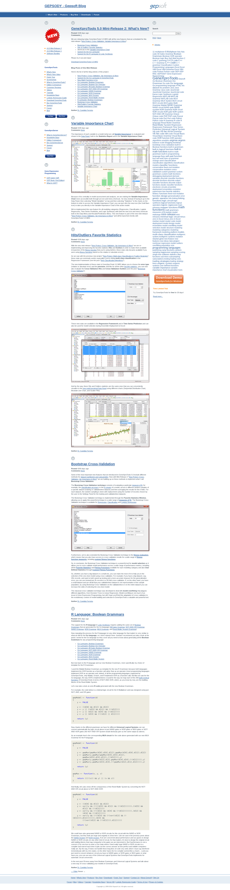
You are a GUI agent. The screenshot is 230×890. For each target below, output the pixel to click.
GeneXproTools (165, 78)
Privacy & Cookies (156, 882)
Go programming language (164, 85)
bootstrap (177, 143)
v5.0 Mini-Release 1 (54, 51)
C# (168, 60)
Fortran (160, 72)
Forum (96, 15)
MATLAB (166, 96)
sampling (175, 252)
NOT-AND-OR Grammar (135, 627)
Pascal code (158, 118)
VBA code (169, 134)
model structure (167, 228)
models (181, 232)
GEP (177, 72)
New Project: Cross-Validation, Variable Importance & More (104, 41)
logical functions (168, 203)
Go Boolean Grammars (162, 81)
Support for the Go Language (88, 52)
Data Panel (85, 136)
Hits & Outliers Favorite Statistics (89, 47)
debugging (157, 176)
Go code (166, 83)
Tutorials (50, 93)
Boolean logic (158, 58)
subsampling (174, 257)
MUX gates (168, 103)
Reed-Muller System (162, 125)
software (165, 254)
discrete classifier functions (172, 178)
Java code (165, 90)
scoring (182, 252)
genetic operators (160, 198)
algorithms (157, 140)
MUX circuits (158, 103)
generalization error (176, 196)
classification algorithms (163, 163)
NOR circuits (158, 112)
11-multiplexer (159, 52)
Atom (159, 38)
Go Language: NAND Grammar (89, 91)
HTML (178, 85)
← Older (74, 871)
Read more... (158, 296)
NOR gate (168, 112)
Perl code (171, 118)
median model (171, 212)
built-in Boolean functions (167, 146)
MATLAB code (167, 99)
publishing (157, 250)
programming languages (167, 247)
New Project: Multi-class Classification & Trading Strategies (125, 256)
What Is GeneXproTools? (56, 82)
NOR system (178, 112)
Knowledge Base (53, 95)
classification (170, 161)
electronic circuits (160, 187)
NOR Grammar (90, 629)
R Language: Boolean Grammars (89, 100)
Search (155, 29)
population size (167, 245)
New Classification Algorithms (112, 260)
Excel (177, 67)
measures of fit (159, 212)
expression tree (159, 191)
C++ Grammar (159, 63)
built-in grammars (175, 147)
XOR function (163, 138)
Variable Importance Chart (100, 50)
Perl (165, 118)
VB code (156, 131)
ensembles (167, 189)
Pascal (180, 116)
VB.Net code (158, 134)
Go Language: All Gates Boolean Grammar (93, 87)
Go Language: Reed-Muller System (90, 98)
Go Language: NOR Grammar (88, 93)
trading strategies (161, 261)
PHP (166, 116)
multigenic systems (167, 237)
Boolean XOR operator (172, 56)
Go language (176, 83)
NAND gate (169, 107)
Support (50, 105)
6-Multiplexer (171, 52)
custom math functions (171, 174)
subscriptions (158, 259)
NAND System (79, 838)
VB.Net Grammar (174, 131)
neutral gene (158, 239)
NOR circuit (178, 110)
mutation (179, 237)
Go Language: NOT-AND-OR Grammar (92, 89)
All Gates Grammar (117, 627)
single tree (157, 254)
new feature (169, 239)
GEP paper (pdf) (53, 178)
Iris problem (165, 88)
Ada (179, 52)
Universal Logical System (173, 129)
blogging (168, 143)
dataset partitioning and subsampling (94, 477)
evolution (177, 189)
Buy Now (74, 15)
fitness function (91, 250)
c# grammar (174, 158)
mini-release (168, 214)
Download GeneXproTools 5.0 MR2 (84, 62)
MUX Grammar (103, 629)
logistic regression (169, 205)
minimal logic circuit (170, 217)
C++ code (170, 62)
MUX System (166, 101)
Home (73, 878)
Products (64, 15)
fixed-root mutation (176, 194)
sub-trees (165, 257)
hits (170, 198)
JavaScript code (177, 92)
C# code (174, 60)
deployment (167, 176)
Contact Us (135, 878)
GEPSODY (161, 74)
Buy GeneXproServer (55, 143)
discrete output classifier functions (166, 181)
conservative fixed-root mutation (166, 167)
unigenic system (164, 263)
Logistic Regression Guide (57, 98)
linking (175, 198)
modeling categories (161, 230)
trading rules (175, 259)
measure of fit (137, 485)
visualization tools (174, 270)
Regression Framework (162, 127)
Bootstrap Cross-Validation (87, 45)
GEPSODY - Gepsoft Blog (65, 6)
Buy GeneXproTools (54, 103)
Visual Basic (179, 134)
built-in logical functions (163, 149)
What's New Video (53, 74)
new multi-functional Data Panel (94, 388)
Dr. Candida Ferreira (85, 110)
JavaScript (174, 90)
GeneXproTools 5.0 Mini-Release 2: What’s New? (110, 29)
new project (174, 241)
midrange (157, 215)
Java (172, 88)
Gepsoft (182, 79)
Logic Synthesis (104, 625)
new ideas (164, 241)
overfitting (157, 245)
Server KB (110, 882)
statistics (173, 254)
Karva (155, 94)
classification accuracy (90, 487)
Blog (48, 111)
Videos (49, 90)
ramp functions (168, 250)
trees (155, 263)
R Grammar (169, 121)
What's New (52, 15)
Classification (112, 502)
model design (169, 223)
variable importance (161, 268)
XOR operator (176, 138)
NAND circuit (158, 107)
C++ (180, 60)
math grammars (172, 210)
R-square (107, 487)
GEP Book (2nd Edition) (56, 180)
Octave (176, 114)
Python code (158, 121)
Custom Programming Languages (166, 66)
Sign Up (156, 878)
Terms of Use (142, 882)
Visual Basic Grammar (162, 136)
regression (165, 252)
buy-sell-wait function (171, 156)
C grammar (162, 60)
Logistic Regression (128, 502)
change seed (158, 161)
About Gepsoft (146, 878)
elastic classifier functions (171, 185)
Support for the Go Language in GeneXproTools (95, 78)
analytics (165, 140)
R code (177, 121)
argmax (174, 140)
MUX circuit (177, 101)
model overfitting (169, 225)
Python (179, 118)
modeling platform (169, 232)
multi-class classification (164, 234)
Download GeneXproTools (56, 100)
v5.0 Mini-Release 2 (54, 48)
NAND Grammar (77, 629)
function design (160, 196)
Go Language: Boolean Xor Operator (91, 84)
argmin (181, 140)
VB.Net (163, 131)
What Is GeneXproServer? (57, 135)
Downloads (86, 15)
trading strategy (176, 261)
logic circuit (167, 200)
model (162, 221)
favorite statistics (130, 266)
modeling (178, 228)
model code (170, 221)
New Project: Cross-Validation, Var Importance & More (97, 76)
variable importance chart (165, 269)
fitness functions (86, 252)
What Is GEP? (52, 183)
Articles (157, 45)
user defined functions (169, 265)
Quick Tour (51, 77)
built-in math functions (167, 150)
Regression (102, 502)
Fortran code (169, 72)
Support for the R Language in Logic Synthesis (95, 54)
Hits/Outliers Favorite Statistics (89, 104)
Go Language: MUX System (88, 95)
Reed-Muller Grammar (170, 123)
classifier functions (168, 165)
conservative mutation (162, 169)
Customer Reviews (54, 87)
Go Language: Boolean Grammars (90, 82)
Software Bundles (53, 53)
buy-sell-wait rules (160, 158)
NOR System (94, 838)
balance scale (158, 143)
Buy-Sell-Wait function (174, 58)
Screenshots (51, 80)
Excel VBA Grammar (165, 69)
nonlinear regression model (164, 243)
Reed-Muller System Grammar (124, 629)
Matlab (164, 105)
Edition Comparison (54, 85)
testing (167, 259)
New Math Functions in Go (87, 80)
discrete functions (160, 180)
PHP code (172, 116)
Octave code (158, 116)
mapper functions (169, 207)
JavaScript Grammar (161, 92)
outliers (179, 243)
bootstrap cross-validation (163, 145)
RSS (154, 38)
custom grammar (169, 172)
